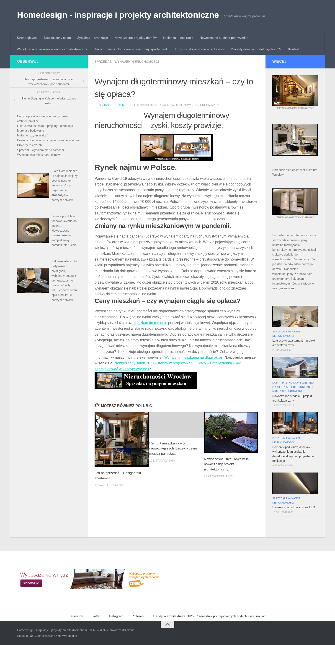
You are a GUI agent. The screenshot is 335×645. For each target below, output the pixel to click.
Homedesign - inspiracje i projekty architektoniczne (118, 15)
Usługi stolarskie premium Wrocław (295, 217)
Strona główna (27, 37)
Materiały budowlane (30, 130)
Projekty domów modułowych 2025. (256, 49)
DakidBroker (114, 105)
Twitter (96, 616)
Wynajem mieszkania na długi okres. (194, 357)
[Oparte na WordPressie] (31, 636)
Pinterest (138, 616)
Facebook (76, 616)
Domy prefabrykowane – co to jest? (198, 49)
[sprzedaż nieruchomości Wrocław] (146, 387)
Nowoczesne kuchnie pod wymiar (224, 37)
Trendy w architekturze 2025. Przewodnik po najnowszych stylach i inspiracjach (210, 616)
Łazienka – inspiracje (178, 37)
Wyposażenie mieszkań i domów (38, 155)
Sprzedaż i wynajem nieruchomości (127, 61)
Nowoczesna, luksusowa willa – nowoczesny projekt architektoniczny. (227, 464)
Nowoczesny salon (57, 37)
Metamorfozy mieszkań (32, 135)
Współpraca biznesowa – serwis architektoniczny (52, 49)
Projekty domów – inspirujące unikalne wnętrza (48, 140)
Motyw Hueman (67, 635)
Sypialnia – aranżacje (92, 37)
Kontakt (293, 49)
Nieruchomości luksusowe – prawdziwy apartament (130, 49)
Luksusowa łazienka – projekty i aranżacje (45, 126)
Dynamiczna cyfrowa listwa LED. (294, 507)
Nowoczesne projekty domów (135, 37)
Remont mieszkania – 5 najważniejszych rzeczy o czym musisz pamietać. (173, 448)
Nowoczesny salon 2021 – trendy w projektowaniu (155, 363)
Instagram (116, 616)
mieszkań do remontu (150, 323)
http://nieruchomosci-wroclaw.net (295, 108)
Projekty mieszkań (29, 145)
